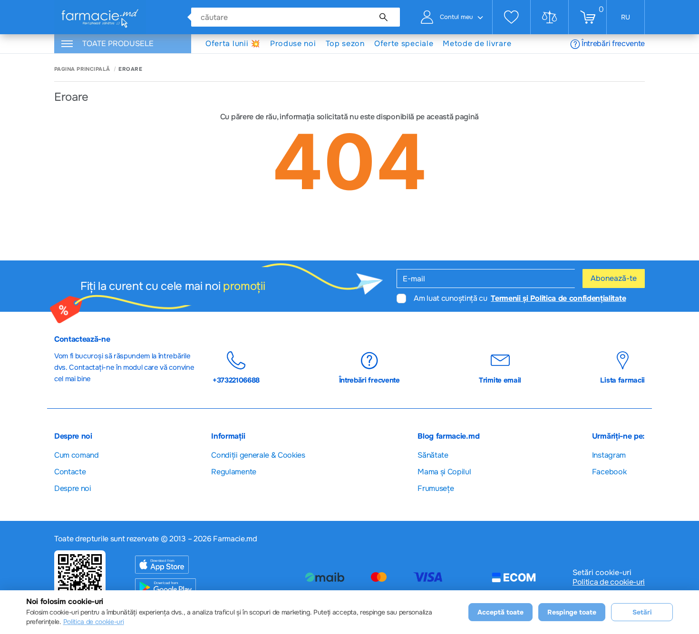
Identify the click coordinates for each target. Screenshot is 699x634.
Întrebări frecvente (613, 43)
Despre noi (72, 488)
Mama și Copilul (444, 472)
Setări (642, 612)
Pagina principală (82, 69)
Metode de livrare (477, 44)
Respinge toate (571, 612)
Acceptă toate (500, 612)
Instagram (609, 455)
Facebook (609, 472)
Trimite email (500, 379)
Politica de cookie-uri (609, 582)
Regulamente (233, 472)
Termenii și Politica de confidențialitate (558, 298)
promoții (244, 286)
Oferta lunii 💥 (233, 43)
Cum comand (76, 455)
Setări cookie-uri (602, 572)
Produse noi (293, 43)
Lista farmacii (622, 379)
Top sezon (345, 43)
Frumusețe (435, 488)
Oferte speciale (404, 43)
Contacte (70, 472)
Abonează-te (614, 278)
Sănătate (432, 455)
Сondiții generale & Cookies (258, 455)
